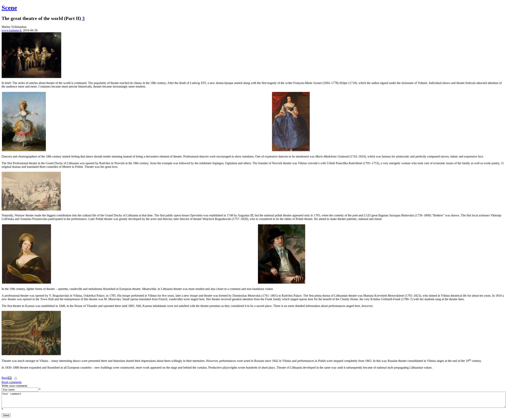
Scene (9, 7)
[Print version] (15, 378)
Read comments (12, 382)
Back (5, 377)
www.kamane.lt (11, 30)
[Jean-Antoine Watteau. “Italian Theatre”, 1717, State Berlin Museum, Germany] (31, 77)
